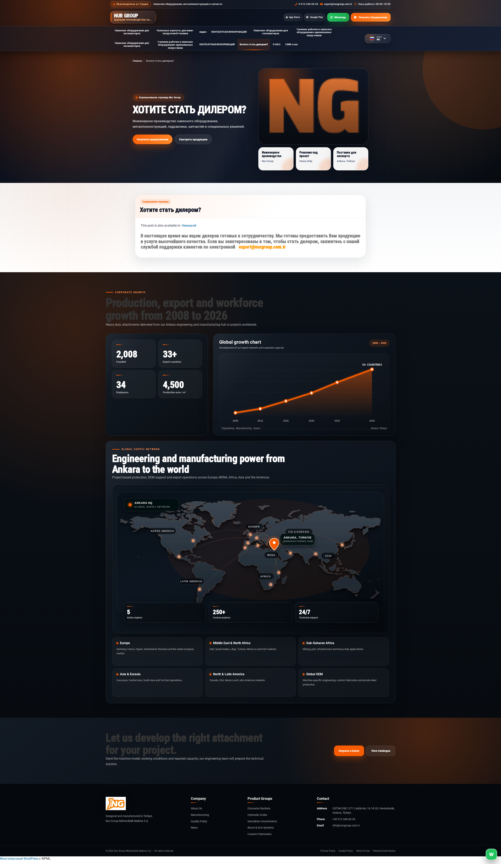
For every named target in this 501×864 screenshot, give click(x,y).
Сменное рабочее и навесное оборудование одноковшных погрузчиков (314, 32)
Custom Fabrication (260, 834)
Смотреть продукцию (193, 139)
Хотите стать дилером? (254, 44)
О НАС (277, 44)
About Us (196, 808)
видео (203, 31)
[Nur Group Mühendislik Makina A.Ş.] (145, 803)
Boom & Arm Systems (261, 827)
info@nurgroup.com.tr (346, 825)
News (194, 827)
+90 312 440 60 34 (343, 819)
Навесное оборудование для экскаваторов (132, 32)
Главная (137, 60)
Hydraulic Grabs (257, 814)
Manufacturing (200, 814)
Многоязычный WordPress (19, 858)
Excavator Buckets (259, 808)
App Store (294, 17)
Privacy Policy (328, 851)
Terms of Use (363, 851)
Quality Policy (199, 821)
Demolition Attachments (262, 821)
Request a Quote (349, 750)
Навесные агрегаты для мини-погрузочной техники (175, 32)
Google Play (316, 17)
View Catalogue (380, 750)
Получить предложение (152, 139)
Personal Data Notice (384, 851)
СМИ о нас (291, 44)
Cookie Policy (346, 851)
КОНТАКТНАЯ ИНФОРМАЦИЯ (229, 31)
